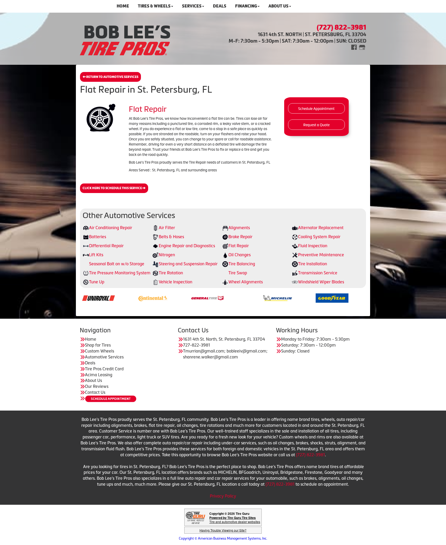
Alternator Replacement (321, 227)
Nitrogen (167, 254)
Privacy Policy (223, 496)
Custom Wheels (99, 351)
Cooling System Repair (319, 236)
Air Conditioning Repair (110, 227)
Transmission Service (317, 272)
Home (90, 339)
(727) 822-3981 (310, 454)
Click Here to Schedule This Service (112, 188)
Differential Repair (106, 245)
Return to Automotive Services (112, 77)
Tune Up (96, 281)
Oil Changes (239, 254)
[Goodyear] (305, 297)
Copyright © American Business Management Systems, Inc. (223, 538)
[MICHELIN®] (251, 297)
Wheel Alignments (245, 281)
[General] (181, 297)
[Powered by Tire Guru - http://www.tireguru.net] (195, 517)
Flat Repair (238, 245)
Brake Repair (240, 236)
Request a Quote (316, 125)
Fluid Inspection (312, 245)
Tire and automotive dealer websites (234, 519)
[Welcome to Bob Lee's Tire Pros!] (125, 39)
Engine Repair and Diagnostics (187, 245)
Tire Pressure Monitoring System (119, 272)
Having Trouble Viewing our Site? (223, 530)
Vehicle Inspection (175, 281)
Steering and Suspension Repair (188, 263)
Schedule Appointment (316, 109)
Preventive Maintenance (321, 254)
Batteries (97, 236)
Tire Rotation (171, 272)
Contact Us (95, 392)
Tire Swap (237, 272)
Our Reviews (96, 386)
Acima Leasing (98, 374)
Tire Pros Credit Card (104, 368)
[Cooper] (360, 297)
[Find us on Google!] (362, 47)
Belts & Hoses (171, 236)
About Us (93, 380)
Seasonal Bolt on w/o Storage (116, 263)
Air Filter (167, 227)
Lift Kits (96, 254)
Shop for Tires (98, 345)
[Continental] (126, 297)
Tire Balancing (241, 263)
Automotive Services (104, 357)
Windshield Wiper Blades (321, 281)
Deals (90, 362)
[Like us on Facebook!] (354, 47)
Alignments (239, 227)
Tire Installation (312, 263)
